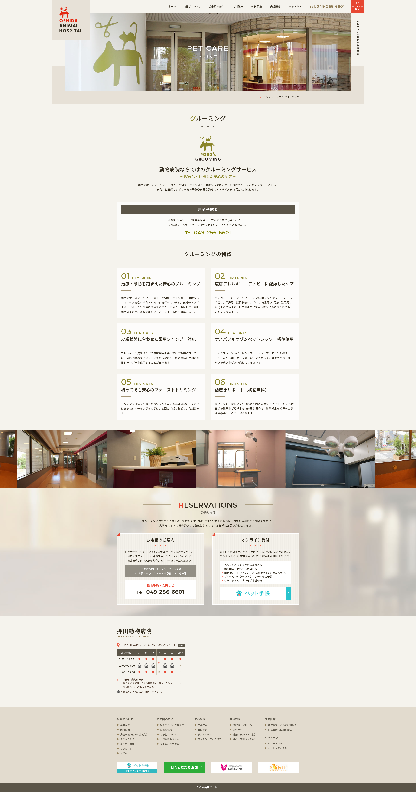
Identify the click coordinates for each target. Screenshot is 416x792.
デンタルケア (205, 734)
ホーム (172, 6)
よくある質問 (127, 744)
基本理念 (125, 725)
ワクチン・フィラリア (209, 739)
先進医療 (275, 6)
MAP (181, 645)
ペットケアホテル (277, 748)
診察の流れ (166, 729)
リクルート (126, 748)
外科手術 (237, 729)
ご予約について (168, 734)
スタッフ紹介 (127, 739)
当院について (192, 6)
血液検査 (202, 725)
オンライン (357, 8)
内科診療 (238, 6)
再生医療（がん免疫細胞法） (283, 725)
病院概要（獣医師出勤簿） (134, 734)
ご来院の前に (216, 6)
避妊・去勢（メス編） (245, 739)
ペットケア (295, 6)
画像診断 (202, 729)
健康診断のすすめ (169, 739)
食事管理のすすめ (169, 744)
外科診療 (256, 6)
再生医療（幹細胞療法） (281, 729)
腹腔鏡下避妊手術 (242, 725)
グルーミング (275, 743)
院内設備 (125, 729)
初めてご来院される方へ (173, 725)
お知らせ (125, 753)
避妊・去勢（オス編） (245, 734)
